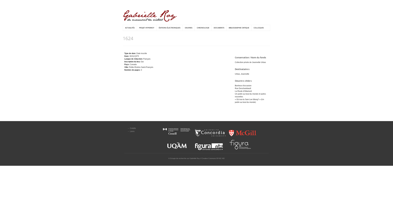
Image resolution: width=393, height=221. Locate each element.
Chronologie (203, 28)
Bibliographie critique (239, 28)
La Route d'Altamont (243, 91)
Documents (219, 28)
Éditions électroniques (169, 28)
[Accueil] (150, 16)
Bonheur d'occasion (243, 86)
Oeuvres (188, 28)
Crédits (133, 128)
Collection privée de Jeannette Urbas (250, 62)
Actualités (130, 28)
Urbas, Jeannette (242, 74)
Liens (132, 131)
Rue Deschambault (243, 88)
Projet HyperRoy (146, 28)
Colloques (259, 28)
